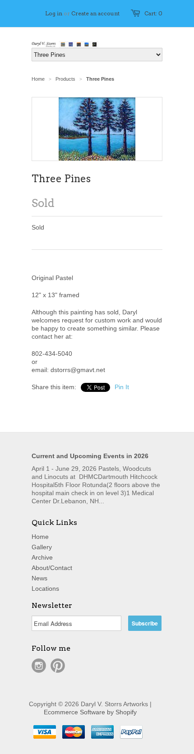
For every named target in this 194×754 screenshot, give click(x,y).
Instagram (39, 665)
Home (40, 536)
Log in (53, 13)
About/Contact (52, 567)
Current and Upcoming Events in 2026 (90, 456)
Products (65, 79)
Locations (45, 588)
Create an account (95, 13)
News (39, 578)
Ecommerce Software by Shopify (90, 712)
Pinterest (58, 665)
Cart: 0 (153, 13)
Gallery (42, 547)
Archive (42, 557)
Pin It (122, 387)
